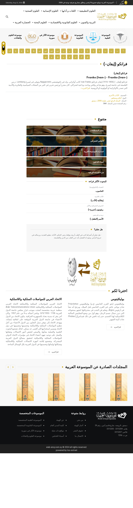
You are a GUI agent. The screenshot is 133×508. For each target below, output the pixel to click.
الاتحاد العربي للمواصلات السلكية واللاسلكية (36, 299)
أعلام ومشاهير (116, 98)
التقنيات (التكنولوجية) (96, 187)
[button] (13, 367)
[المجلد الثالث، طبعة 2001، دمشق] (118, 387)
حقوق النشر (78, 431)
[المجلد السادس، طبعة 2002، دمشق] (25, 387)
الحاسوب (99, 191)
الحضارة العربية (22, 22)
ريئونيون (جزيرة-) (95, 209)
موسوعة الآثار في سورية (31, 431)
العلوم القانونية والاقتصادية (63, 22)
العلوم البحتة (40, 22)
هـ (57, 57)
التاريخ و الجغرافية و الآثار (95, 206)
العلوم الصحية (32, 10)
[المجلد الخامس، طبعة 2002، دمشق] (56, 387)
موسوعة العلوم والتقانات (31, 436)
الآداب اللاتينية (99, 196)
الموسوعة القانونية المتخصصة (29, 425)
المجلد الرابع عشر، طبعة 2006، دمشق (106, 101)
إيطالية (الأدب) (97, 200)
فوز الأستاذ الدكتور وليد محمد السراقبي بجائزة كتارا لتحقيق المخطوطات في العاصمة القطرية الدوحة (87, 2)
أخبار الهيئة (78, 425)
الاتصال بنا (79, 436)
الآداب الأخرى (114, 95)
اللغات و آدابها (69, 10)
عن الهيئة (60, 420)
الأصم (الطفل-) (96, 219)
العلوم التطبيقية (87, 10)
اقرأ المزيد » (85, 88)
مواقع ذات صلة (58, 431)
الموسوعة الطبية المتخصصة (30, 420)
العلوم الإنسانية (50, 10)
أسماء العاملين (58, 436)
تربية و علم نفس (98, 215)
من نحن (80, 420)
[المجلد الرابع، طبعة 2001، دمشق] (87, 387)
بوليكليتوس (117, 299)
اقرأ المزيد (117, 327)
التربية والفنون (88, 22)
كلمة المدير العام (57, 425)
